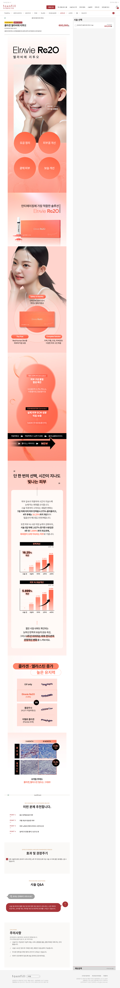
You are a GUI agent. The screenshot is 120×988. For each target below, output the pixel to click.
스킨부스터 (62, 13)
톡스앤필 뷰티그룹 (62, 7)
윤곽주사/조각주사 (18, 13)
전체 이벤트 (82, 7)
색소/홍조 (43, 13)
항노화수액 (84, 13)
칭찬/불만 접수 (105, 7)
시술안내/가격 (73, 7)
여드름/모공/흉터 (52, 13)
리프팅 (35, 13)
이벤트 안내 (51, 7)
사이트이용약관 (86, 976)
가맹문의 (105, 976)
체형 (77, 13)
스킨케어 (70, 13)
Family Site (6, 2)
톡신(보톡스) (7, 13)
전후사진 (97, 7)
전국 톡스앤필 (113, 2)
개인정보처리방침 (96, 976)
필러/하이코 (28, 13)
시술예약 (90, 7)
